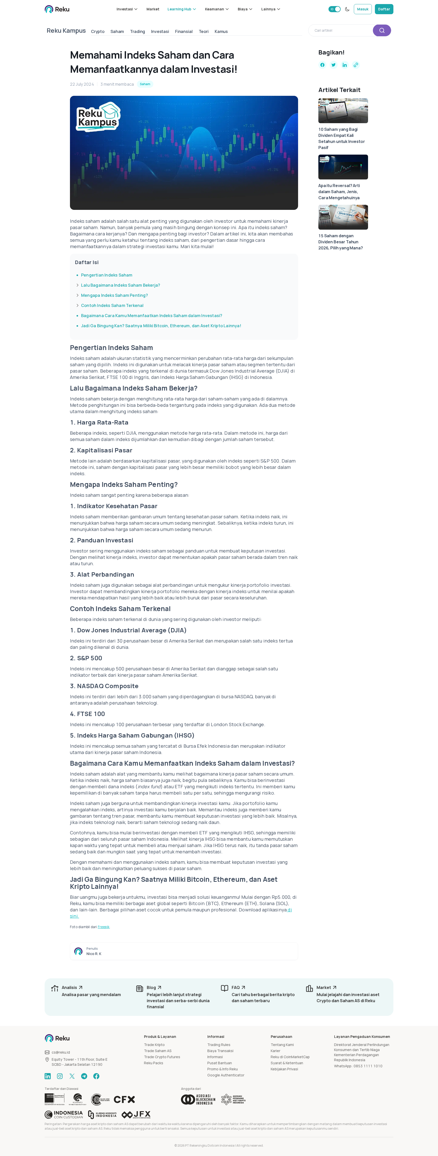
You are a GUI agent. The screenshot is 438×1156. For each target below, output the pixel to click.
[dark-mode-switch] (347, 9)
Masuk (363, 9)
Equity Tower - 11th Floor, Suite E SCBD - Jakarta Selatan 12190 (79, 1062)
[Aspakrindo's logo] (233, 1099)
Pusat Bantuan (219, 1062)
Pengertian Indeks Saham (107, 275)
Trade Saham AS (158, 1050)
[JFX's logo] (136, 1114)
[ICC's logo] (64, 1115)
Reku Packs (153, 1062)
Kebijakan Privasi (284, 1069)
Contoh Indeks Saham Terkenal (112, 305)
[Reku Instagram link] (60, 1076)
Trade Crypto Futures (162, 1056)
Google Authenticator (225, 1075)
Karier (275, 1050)
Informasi (215, 1056)
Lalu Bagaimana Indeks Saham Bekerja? (120, 285)
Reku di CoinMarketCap (290, 1056)
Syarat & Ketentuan (287, 1062)
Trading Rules (218, 1044)
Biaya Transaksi (220, 1050)
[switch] (334, 9)
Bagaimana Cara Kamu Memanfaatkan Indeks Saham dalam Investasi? (151, 315)
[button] (127, 9)
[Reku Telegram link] (84, 1076)
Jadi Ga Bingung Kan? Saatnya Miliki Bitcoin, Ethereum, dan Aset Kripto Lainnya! (161, 325)
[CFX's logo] (124, 1099)
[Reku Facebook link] (96, 1076)
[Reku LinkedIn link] (48, 1076)
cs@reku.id (61, 1052)
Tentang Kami (282, 1044)
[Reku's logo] (57, 9)
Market (153, 9)
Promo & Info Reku (222, 1069)
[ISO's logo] (100, 1099)
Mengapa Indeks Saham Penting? (114, 295)
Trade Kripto (154, 1044)
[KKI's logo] (102, 1115)
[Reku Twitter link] (72, 1076)
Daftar (384, 9)
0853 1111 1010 (368, 1065)
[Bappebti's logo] (55, 1099)
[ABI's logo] (198, 1099)
